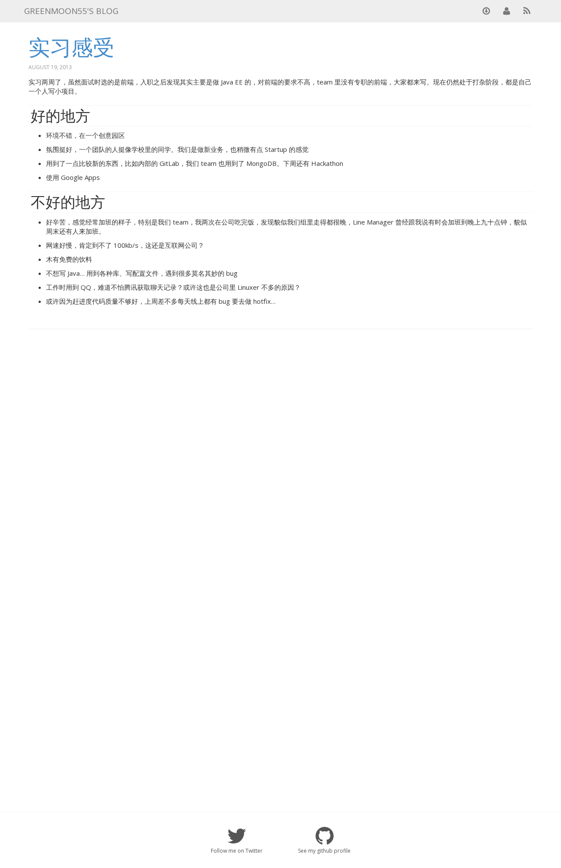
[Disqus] (280, 447)
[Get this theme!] (486, 10)
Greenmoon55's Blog (71, 11)
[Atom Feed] (527, 10)
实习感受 (71, 46)
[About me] (507, 10)
